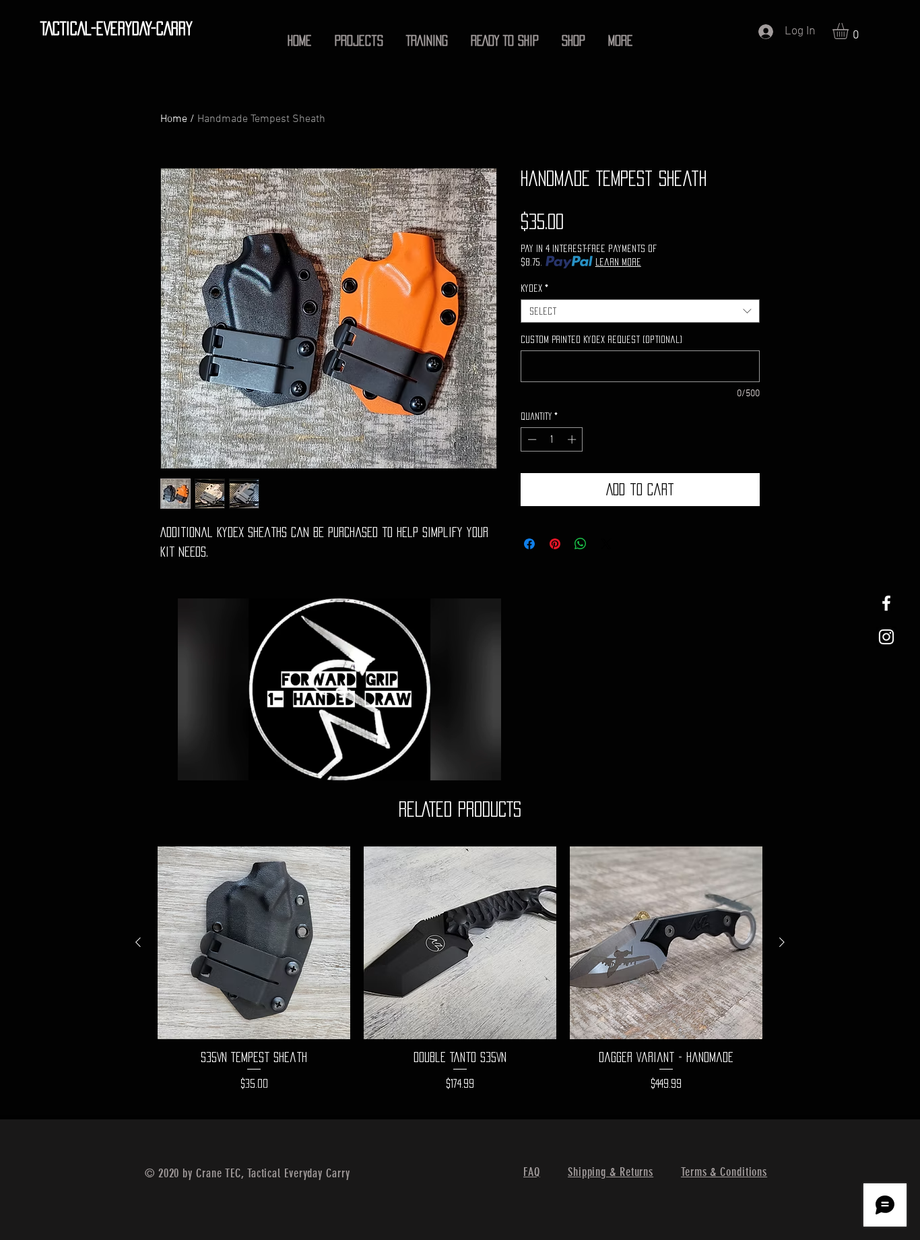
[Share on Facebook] (529, 544)
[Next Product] (782, 942)
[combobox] (640, 311)
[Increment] (573, 439)
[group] (460, 976)
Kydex (534, 288)
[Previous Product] (138, 942)
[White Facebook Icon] (886, 603)
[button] (849, 31)
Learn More (618, 262)
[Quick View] (254, 942)
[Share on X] (606, 544)
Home (173, 119)
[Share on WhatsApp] (580, 544)
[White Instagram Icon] (886, 637)
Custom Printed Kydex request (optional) (601, 339)
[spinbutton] (552, 439)
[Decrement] (531, 439)
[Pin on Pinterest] (555, 544)
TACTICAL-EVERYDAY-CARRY (116, 28)
